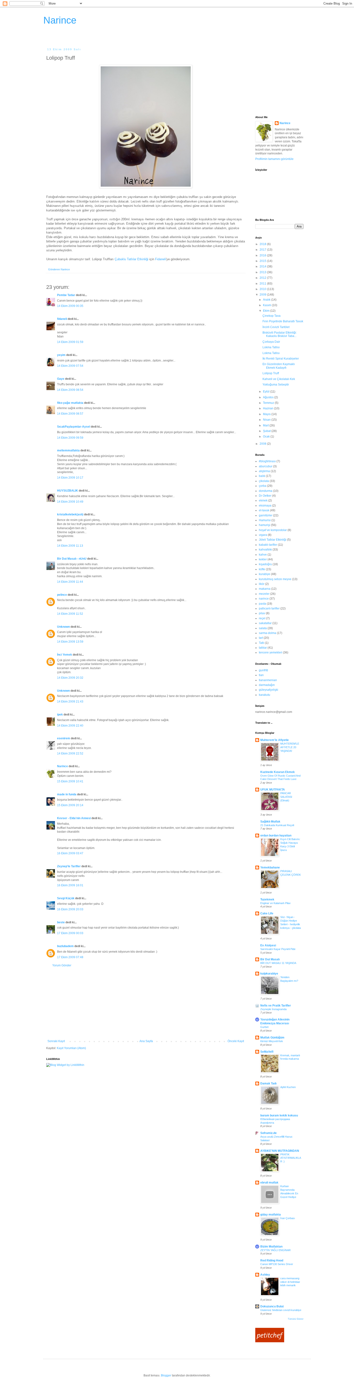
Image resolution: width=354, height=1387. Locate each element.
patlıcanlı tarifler (269, 608)
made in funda (66, 794)
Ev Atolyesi (268, 945)
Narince (59, 20)
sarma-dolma (267, 633)
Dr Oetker (265, 495)
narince (264, 598)
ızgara (263, 535)
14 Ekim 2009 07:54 (70, 365)
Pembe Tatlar (66, 295)
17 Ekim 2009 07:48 (70, 957)
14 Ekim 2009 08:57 (70, 413)
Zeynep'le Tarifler (69, 866)
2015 (263, 261)
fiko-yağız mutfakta (70, 403)
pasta (262, 603)
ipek (60, 714)
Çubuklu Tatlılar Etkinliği (131, 259)
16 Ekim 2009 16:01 (70, 885)
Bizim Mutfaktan (271, 1246)
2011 (263, 283)
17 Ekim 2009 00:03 (70, 933)
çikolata (264, 481)
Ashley (265, 1274)
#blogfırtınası (267, 461)
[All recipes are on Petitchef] (269, 1341)
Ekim (266, 310)
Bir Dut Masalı (270, 959)
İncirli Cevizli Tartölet (275, 327)
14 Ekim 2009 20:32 (70, 677)
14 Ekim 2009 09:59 (70, 437)
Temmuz (269, 403)
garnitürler (265, 515)
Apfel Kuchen (288, 1087)
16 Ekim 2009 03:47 (70, 853)
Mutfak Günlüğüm (272, 1037)
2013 (263, 272)
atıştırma (264, 471)
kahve (263, 554)
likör (261, 584)
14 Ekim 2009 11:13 (70, 545)
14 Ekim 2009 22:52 (70, 753)
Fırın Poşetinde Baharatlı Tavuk (282, 321)
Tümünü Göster (295, 1319)
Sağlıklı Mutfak (270, 821)
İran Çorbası (287, 1218)
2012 (263, 277)
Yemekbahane (270, 867)
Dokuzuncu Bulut (272, 1306)
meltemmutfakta (68, 450)
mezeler (264, 593)
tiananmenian (268, 680)
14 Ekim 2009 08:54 (70, 390)
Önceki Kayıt (236, 1041)
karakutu (264, 695)
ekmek (263, 500)
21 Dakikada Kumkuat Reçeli (277, 825)
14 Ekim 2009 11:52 (70, 613)
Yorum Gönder (61, 965)
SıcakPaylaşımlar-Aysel (73, 426)
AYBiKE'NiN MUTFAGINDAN (279, 1151)
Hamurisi (265, 520)
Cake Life (266, 913)
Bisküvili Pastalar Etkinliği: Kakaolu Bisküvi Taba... (279, 334)
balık (262, 476)
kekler (263, 559)
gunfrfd (263, 670)
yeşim (61, 355)
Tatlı (261, 643)
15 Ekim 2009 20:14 (70, 805)
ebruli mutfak (269, 1182)
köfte (262, 569)
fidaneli (62, 319)
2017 (263, 249)
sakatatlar (265, 623)
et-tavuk (264, 510)
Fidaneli (160, 259)
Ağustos (268, 397)
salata (263, 628)
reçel (262, 618)
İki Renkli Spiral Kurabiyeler (280, 358)
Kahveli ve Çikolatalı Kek (278, 379)
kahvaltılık (265, 549)
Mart (266, 425)
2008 (263, 443)
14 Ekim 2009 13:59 (70, 641)
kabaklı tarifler (268, 544)
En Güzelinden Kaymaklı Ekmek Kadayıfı (278, 365)
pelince (62, 594)
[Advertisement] (146, 1003)
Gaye (60, 378)
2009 (263, 294)
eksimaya (265, 505)
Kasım (267, 305)
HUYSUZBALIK (67, 490)
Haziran (268, 408)
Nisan (267, 419)
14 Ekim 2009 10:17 (70, 477)
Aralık (267, 299)
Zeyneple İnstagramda (273, 1009)
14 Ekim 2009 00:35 (70, 306)
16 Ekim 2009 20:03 (70, 909)
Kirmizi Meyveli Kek (271, 1041)
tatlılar (263, 647)
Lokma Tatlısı (271, 347)
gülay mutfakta (270, 1214)
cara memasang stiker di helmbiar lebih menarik (290, 1282)
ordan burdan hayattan (275, 835)
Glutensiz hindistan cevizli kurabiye (280, 1310)
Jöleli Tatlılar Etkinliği (272, 539)
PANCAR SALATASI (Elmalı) (286, 797)
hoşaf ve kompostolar (273, 530)
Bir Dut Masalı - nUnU (71, 558)
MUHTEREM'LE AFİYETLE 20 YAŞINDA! (289, 747)
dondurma (265, 491)
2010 (263, 289)
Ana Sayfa (146, 1041)
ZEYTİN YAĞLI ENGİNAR (275, 1250)
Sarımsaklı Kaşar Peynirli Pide (277, 949)
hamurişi (264, 525)
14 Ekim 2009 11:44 (70, 581)
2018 (263, 244)
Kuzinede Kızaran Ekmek (277, 772)
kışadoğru (265, 564)
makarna (264, 588)
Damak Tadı (268, 1083)
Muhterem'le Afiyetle (274, 740)
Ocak (266, 436)
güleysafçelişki (268, 689)
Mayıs (267, 414)
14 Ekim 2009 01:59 (70, 342)
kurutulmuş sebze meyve (275, 579)
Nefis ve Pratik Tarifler (275, 1005)
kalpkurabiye (269, 973)
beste (61, 922)
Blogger (166, 1375)
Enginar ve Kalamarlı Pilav (275, 903)
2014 (263, 266)
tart (261, 638)
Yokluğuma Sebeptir (275, 384)
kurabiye (264, 574)
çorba (262, 486)
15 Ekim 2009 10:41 (70, 781)
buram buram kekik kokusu (279, 1115)
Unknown (63, 626)
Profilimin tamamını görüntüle (274, 159)
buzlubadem (65, 946)
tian (261, 675)
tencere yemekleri (270, 652)
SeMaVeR (267, 1051)
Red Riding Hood (271, 1260)
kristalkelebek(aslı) (70, 514)
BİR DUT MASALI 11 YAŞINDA (278, 963)
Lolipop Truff (270, 373)
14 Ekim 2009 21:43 (70, 701)
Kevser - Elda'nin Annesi (74, 818)
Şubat (267, 431)
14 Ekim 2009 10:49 (70, 501)
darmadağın (267, 685)
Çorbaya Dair (271, 341)
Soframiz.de (268, 1133)
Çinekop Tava (271, 315)
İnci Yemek (64, 654)
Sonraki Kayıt (56, 1041)
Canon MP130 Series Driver (276, 1264)
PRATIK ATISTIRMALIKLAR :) (290, 1158)
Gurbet (264, 1027)
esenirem (63, 738)
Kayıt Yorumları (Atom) (71, 1048)
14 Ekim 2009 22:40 (70, 725)
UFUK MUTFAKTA (272, 789)
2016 (263, 255)
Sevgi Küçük (65, 898)
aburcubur (265, 466)
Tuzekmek (267, 899)
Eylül (266, 391)
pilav (262, 613)
